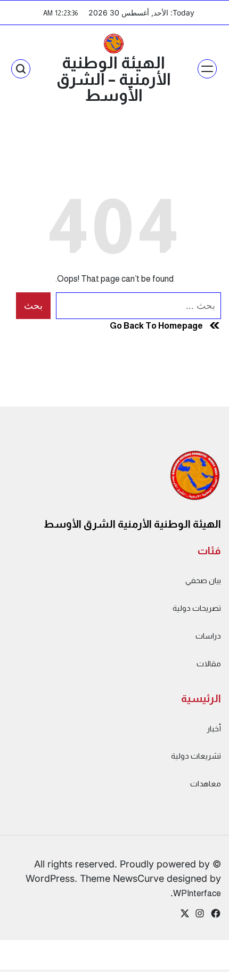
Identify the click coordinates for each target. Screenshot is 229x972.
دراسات (208, 636)
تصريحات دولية (197, 608)
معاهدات (205, 783)
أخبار (214, 728)
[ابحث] (21, 68)
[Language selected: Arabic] (202, 961)
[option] (202, 963)
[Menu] (207, 68)
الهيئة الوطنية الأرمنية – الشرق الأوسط (113, 78)
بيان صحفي (203, 580)
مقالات (209, 663)
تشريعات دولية (196, 756)
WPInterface (197, 893)
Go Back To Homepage (156, 325)
